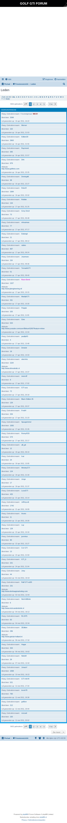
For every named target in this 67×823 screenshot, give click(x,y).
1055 (12, 425)
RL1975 (24, 616)
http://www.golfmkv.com (10, 169)
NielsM (23, 656)
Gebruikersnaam (8, 110)
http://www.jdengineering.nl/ (12, 289)
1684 (12, 192)
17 (11, 483)
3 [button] (37, 104)
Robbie (24, 199)
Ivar (22, 456)
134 (11, 203)
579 (11, 437)
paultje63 (24, 336)
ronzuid (24, 713)
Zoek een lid (6, 97)
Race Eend (25, 280)
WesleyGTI (25, 468)
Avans (23, 513)
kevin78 (24, 690)
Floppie (24, 308)
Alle (13, 97)
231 (11, 586)
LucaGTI (24, 491)
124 (11, 471)
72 (11, 391)
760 (11, 694)
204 (11, 414)
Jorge (23, 479)
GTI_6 (23, 559)
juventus (24, 536)
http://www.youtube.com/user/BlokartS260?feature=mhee (23, 328)
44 (11, 574)
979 (11, 163)
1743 (12, 506)
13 (11, 551)
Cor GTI (24, 548)
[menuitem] (8, 79)
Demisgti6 (25, 176)
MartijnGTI (25, 296)
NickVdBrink (26, 599)
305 (11, 152)
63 (11, 620)
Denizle (24, 348)
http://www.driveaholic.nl (11, 368)
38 (11, 180)
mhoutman (25, 222)
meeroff (24, 376)
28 (11, 659)
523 (11, 323)
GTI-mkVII (25, 679)
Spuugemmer (26, 422)
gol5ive (24, 702)
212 (11, 705)
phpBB (25, 814)
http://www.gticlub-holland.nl (12, 637)
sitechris (24, 359)
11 (11, 517)
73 (11, 214)
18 (11, 351)
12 (11, 448)
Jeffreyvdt (25, 502)
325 (11, 311)
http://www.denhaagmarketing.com (15, 591)
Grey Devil (25, 211)
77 (11, 226)
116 (11, 260)
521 (11, 682)
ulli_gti (23, 445)
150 (11, 717)
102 (11, 129)
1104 (12, 363)
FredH (23, 410)
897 (11, 249)
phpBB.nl (43, 817)
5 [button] (44, 104)
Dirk (22, 160)
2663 (12, 140)
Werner (24, 125)
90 (11, 540)
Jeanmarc (25, 257)
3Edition (24, 627)
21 (11, 237)
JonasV (24, 667)
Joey (23, 571)
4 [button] (40, 104)
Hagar (23, 644)
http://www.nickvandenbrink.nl (13, 608)
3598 (12, 117)
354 (11, 648)
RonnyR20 (25, 433)
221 (11, 563)
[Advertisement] (33, 42)
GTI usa (24, 388)
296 (11, 631)
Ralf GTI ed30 (26, 582)
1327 (12, 283)
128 (11, 528)
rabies (23, 245)
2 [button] (33, 104)
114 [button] (50, 104)
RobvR (24, 188)
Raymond (25, 148)
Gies (23, 319)
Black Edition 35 (27, 399)
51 (11, 272)
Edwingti (24, 234)
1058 (12, 671)
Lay (22, 525)
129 (11, 403)
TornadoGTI (26, 268)
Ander (7, 99)
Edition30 (24, 137)
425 (11, 494)
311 (11, 300)
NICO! (35, 114)
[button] (25, 104)
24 (11, 460)
